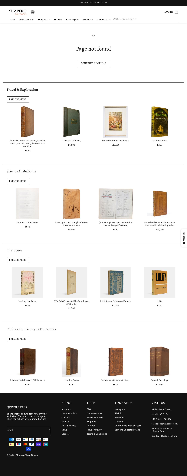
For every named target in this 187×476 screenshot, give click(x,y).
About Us (102, 19)
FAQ (89, 409)
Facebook (120, 417)
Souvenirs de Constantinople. (115, 140)
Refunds (91, 425)
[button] (43, 19)
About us (66, 409)
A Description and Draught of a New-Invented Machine (71, 224)
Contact (65, 417)
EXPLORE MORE (17, 99)
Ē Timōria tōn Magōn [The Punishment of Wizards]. (71, 303)
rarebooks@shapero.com (165, 423)
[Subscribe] (47, 430)
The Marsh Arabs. (160, 140)
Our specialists (69, 413)
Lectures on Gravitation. (27, 222)
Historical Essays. (71, 380)
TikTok (118, 413)
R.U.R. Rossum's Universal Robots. (115, 301)
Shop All (42, 19)
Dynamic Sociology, (159, 380)
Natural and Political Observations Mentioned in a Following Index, (159, 224)
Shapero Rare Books (27, 455)
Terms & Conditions (97, 434)
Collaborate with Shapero (128, 425)
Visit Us (65, 421)
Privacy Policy (94, 429)
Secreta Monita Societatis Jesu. (115, 380)
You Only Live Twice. (27, 301)
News (64, 429)
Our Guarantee (94, 413)
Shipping (91, 421)
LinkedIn (119, 421)
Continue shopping (93, 63)
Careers (65, 434)
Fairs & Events (68, 425)
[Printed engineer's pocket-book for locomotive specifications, (115, 224)
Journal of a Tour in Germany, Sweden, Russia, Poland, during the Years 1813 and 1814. (27, 143)
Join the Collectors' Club (127, 429)
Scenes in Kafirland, (71, 140)
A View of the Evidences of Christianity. (27, 380)
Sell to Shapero (95, 417)
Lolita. (159, 301)
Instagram (120, 409)
